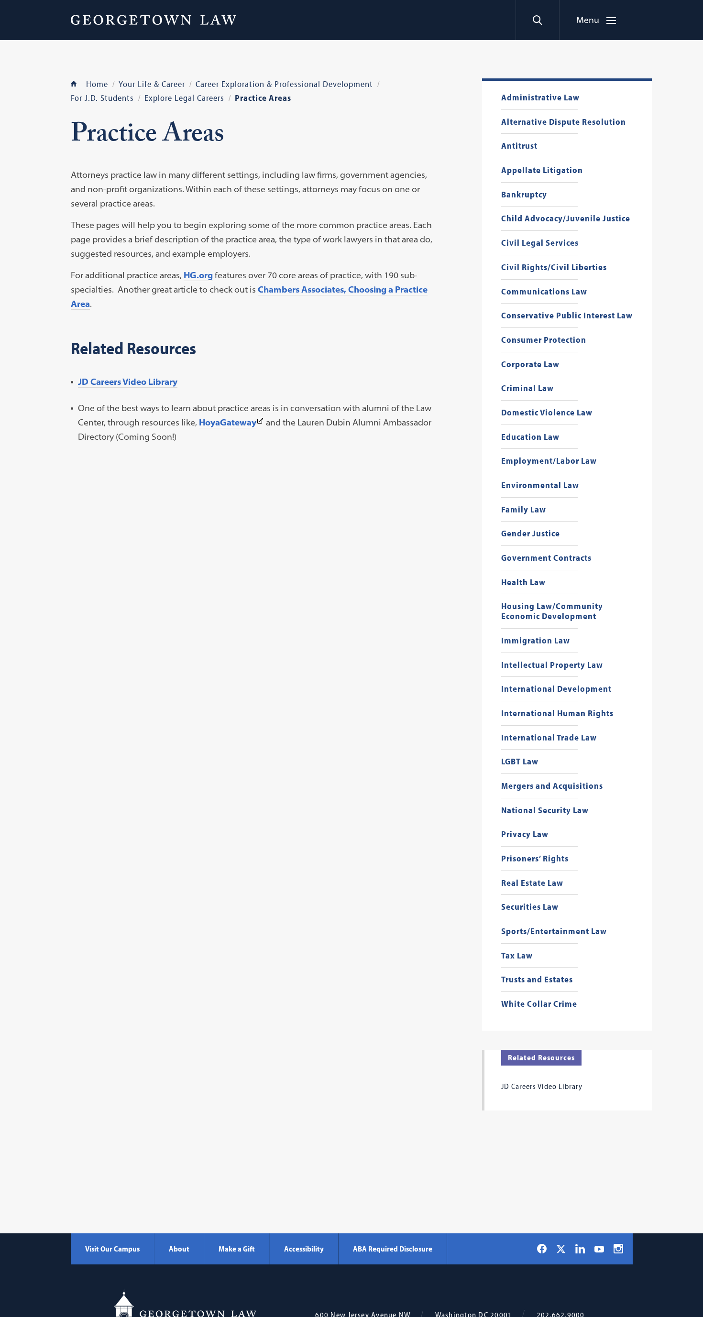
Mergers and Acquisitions (552, 786)
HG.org (198, 275)
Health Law (523, 582)
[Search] (537, 20)
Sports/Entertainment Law (554, 931)
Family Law (523, 510)
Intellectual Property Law (552, 665)
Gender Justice (530, 534)
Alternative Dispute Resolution (563, 122)
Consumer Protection (543, 340)
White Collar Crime (539, 1004)
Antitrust (519, 146)
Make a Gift (237, 1248)
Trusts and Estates (537, 980)
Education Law (530, 437)
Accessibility (304, 1248)
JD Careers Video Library (127, 381)
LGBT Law (519, 762)
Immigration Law (535, 641)
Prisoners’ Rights (535, 859)
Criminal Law (527, 388)
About (179, 1248)
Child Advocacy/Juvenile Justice (565, 219)
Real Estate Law (532, 883)
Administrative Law (540, 98)
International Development (556, 689)
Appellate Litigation (542, 170)
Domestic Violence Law (547, 413)
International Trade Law (549, 738)
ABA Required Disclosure (392, 1248)
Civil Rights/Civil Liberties (554, 267)
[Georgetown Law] (153, 19)
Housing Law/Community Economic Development (552, 611)
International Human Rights (557, 713)
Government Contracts (546, 558)
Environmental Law (540, 485)
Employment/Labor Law (549, 461)
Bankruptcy (524, 195)
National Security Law (545, 810)
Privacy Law (525, 834)
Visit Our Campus (112, 1248)
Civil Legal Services (540, 243)
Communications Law (544, 292)
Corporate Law (530, 364)
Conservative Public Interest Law (567, 316)
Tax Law (517, 956)
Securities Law (530, 907)
